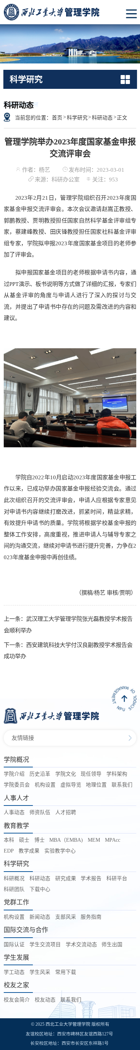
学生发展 (16, 957)
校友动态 (45, 1000)
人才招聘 (65, 812)
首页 (57, 118)
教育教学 (16, 825)
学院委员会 (17, 785)
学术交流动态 (81, 944)
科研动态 (102, 118)
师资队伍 (39, 812)
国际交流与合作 (26, 930)
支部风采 (65, 917)
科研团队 (14, 889)
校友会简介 (17, 1000)
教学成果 (29, 851)
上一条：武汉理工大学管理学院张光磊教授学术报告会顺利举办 (68, 624)
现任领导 (91, 774)
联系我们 (122, 785)
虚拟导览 (70, 785)
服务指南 (91, 917)
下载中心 (39, 889)
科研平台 (116, 878)
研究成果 (65, 878)
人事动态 (14, 812)
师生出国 (112, 944)
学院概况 (16, 759)
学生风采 (39, 972)
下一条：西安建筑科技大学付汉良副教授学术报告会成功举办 (68, 651)
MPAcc (112, 840)
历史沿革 (39, 774)
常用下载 (65, 972)
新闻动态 (39, 917)
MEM (94, 840)
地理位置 (96, 785)
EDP (9, 851)
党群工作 (16, 902)
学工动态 (14, 972)
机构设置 (45, 785)
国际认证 (14, 944)
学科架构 (116, 774)
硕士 (24, 840)
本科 (9, 840)
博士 (39, 840)
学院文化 (65, 774)
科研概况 (14, 878)
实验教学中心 (60, 851)
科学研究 (77, 118)
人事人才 (16, 798)
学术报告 (91, 878)
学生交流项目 (45, 944)
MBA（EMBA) (66, 840)
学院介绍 (14, 774)
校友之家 (16, 985)
